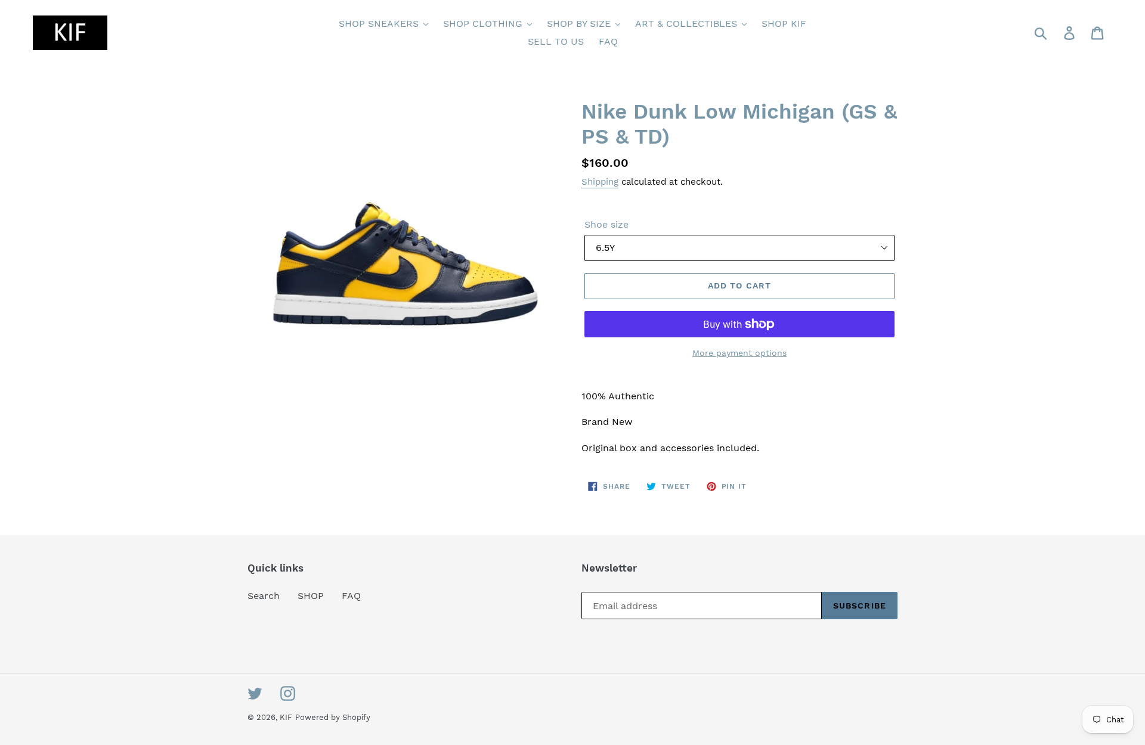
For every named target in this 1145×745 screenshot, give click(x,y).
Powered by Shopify (332, 717)
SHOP (311, 595)
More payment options (739, 353)
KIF (286, 717)
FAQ (351, 595)
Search (263, 595)
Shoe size (606, 224)
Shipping (599, 181)
